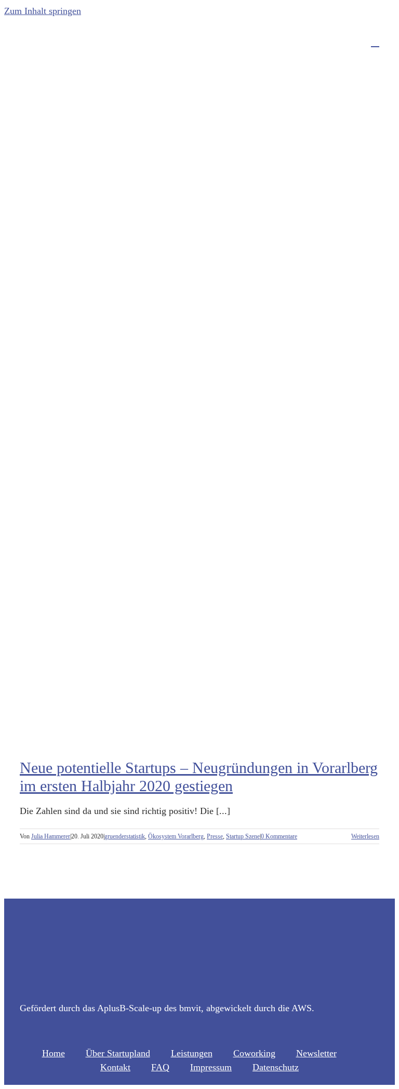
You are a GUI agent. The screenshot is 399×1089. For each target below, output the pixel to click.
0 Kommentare (279, 836)
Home (53, 1053)
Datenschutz (275, 1067)
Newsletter (316, 1053)
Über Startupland (118, 1053)
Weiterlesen (365, 836)
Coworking (254, 1053)
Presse (215, 836)
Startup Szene (243, 836)
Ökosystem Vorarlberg (176, 836)
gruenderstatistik (124, 836)
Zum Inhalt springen (42, 11)
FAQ (160, 1067)
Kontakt (115, 1067)
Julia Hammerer (50, 836)
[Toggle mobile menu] (375, 41)
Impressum (211, 1067)
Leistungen (191, 1053)
